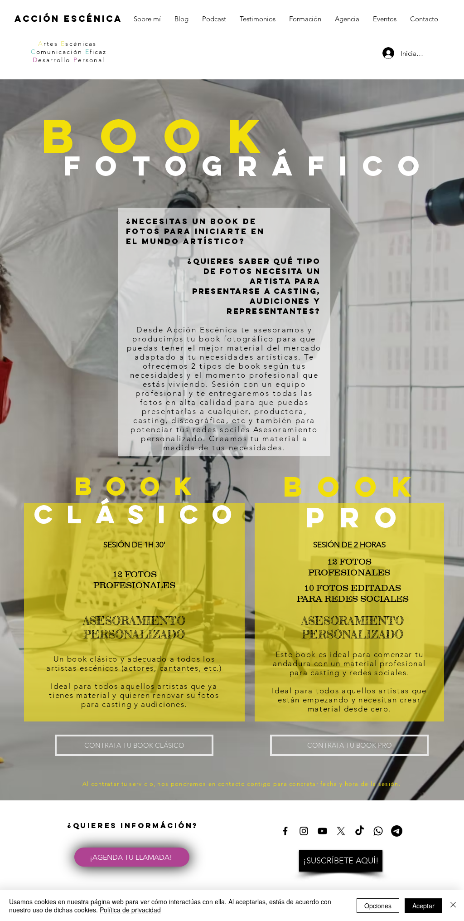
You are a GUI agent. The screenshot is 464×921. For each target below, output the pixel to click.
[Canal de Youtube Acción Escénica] (322, 831)
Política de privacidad (130, 909)
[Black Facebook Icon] (285, 831)
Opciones (378, 905)
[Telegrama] (396, 831)
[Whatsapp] (378, 831)
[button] (340, 861)
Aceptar (423, 905)
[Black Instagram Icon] (303, 831)
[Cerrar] (453, 905)
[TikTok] (359, 831)
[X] (341, 831)
